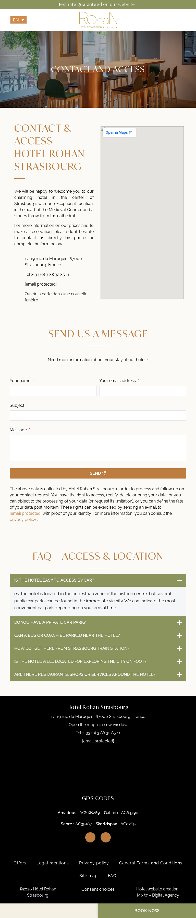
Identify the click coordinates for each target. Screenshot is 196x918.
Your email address (118, 381)
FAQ (112, 875)
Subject (17, 405)
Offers (20, 863)
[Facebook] (10, 4)
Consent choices (98, 889)
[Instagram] (19, 4)
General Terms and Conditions (150, 863)
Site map (88, 875)
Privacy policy (94, 863)
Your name (20, 381)
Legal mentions (52, 863)
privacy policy (23, 519)
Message (19, 430)
